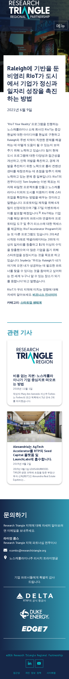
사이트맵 (51, 673)
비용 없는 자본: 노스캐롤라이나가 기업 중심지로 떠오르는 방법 (34, 380)
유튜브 (39, 663)
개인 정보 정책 (33, 673)
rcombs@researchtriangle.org (27, 550)
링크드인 (30, 663)
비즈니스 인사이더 (45, 294)
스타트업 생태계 (31, 302)
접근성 (16, 673)
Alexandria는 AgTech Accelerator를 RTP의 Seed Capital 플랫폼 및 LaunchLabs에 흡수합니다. (32, 452)
